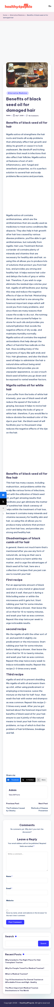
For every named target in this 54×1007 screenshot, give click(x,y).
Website (10, 900)
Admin (12, 790)
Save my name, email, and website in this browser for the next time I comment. (26, 914)
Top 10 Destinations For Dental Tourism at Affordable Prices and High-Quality (24, 980)
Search (9, 936)
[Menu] (49, 6)
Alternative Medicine (17, 93)
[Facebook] (3, 495)
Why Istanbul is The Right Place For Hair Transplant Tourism (23, 961)
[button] (14, 795)
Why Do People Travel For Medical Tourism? (24, 968)
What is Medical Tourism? (16, 974)
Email (9, 888)
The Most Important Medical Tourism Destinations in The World (21, 989)
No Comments (33, 116)
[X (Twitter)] (3, 501)
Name (9, 876)
